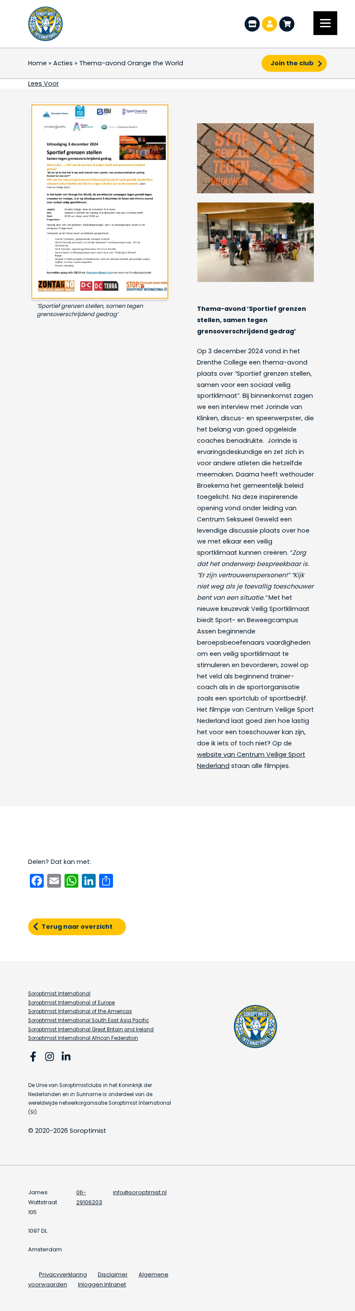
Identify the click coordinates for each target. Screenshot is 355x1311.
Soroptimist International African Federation (83, 1038)
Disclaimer (113, 1274)
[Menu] (325, 23)
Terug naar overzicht (77, 926)
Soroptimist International (59, 993)
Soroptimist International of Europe (71, 1002)
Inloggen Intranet (102, 1284)
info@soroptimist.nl (140, 1192)
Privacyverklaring (63, 1274)
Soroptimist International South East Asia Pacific (88, 1020)
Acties (63, 63)
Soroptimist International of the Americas (80, 1011)
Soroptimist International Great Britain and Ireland (91, 1029)
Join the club (292, 63)
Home (37, 63)
